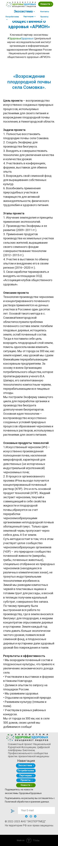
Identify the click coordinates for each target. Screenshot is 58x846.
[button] (44, 12)
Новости (45, 4)
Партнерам (25, 775)
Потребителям (25, 770)
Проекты (25, 780)
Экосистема (23, 11)
